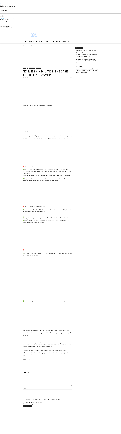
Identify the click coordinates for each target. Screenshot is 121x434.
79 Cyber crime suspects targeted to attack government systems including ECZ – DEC (86, 51)
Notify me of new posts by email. (32, 404)
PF (27, 68)
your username (3, 10)
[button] (96, 41)
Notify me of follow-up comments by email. (34, 402)
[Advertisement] (47, 57)
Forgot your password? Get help (7, 18)
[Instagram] (91, 29)
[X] (93, 29)
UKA (36, 68)
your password (3, 15)
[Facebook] (89, 29)
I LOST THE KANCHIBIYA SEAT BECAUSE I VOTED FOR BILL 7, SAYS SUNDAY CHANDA (87, 55)
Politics (28, 45)
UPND (39, 68)
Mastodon (2, 0)
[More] (37, 81)
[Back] (0, 3)
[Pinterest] (31, 81)
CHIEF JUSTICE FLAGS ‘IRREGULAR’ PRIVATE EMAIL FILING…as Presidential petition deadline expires (86, 66)
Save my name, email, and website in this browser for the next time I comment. (43, 399)
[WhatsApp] (34, 81)
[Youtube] (97, 29)
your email (2, 24)
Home (24, 45)
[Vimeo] (95, 29)
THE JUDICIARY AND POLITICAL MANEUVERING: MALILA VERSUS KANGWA (86, 71)
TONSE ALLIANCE (32, 68)
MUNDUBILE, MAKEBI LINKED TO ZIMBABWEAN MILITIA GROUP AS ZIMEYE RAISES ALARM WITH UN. (86, 61)
